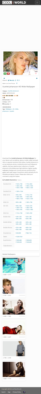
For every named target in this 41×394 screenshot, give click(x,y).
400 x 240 (28, 222)
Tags (9, 392)
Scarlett (12, 111)
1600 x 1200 (29, 188)
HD (13, 109)
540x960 (18, 233)
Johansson (5, 111)
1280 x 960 (19, 186)
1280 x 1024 (19, 191)
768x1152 (29, 233)
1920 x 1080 (29, 209)
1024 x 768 (19, 184)
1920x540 (19, 242)
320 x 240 (28, 217)
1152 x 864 (29, 184)
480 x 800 (18, 224)
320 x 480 (18, 227)
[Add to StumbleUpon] (13, 80)
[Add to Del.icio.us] (8, 80)
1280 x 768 (29, 202)
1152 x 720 (29, 195)
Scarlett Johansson (13, 91)
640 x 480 (28, 218)
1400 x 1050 (29, 186)
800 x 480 (18, 202)
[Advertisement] (20, 29)
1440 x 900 (29, 197)
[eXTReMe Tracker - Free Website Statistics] (24, 392)
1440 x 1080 (19, 188)
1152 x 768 (19, 213)
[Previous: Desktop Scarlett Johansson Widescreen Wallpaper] (4, 78)
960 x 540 (18, 206)
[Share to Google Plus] (19, 80)
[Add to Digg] (11, 80)
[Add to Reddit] (15, 80)
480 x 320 (28, 227)
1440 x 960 (29, 213)
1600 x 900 (19, 209)
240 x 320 (18, 217)
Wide (16, 109)
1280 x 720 (19, 207)
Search (3, 392)
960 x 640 (28, 229)
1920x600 (29, 242)
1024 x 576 (29, 206)
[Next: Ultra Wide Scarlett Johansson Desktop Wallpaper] (37, 78)
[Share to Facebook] (17, 80)
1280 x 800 (19, 197)
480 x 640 (18, 218)
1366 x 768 (29, 207)
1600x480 (19, 240)
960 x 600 (18, 195)
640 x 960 (18, 229)
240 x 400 (18, 222)
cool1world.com (16, 389)
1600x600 (29, 240)
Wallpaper (9, 109)
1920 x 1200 (29, 199)
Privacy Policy (17, 392)
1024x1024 (19, 237)
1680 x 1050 (19, 199)
